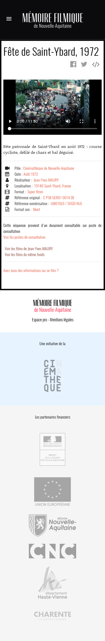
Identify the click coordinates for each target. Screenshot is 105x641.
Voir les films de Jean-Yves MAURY (29, 248)
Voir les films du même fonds (25, 254)
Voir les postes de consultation (52, 231)
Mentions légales (61, 319)
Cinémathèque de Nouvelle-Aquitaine (48, 168)
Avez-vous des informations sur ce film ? (31, 270)
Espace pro (39, 319)
